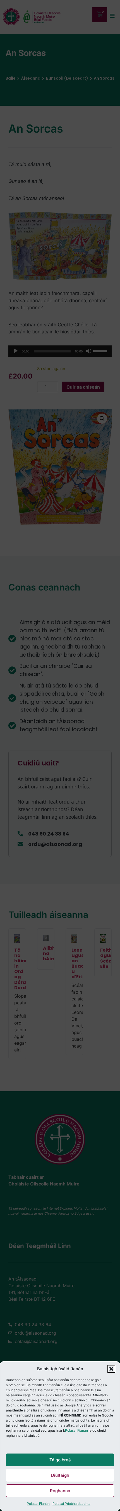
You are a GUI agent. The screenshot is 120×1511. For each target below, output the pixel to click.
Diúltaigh (60, 1475)
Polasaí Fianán (76, 1430)
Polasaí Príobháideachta (71, 1503)
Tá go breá (60, 1459)
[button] (111, 1369)
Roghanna (60, 1490)
